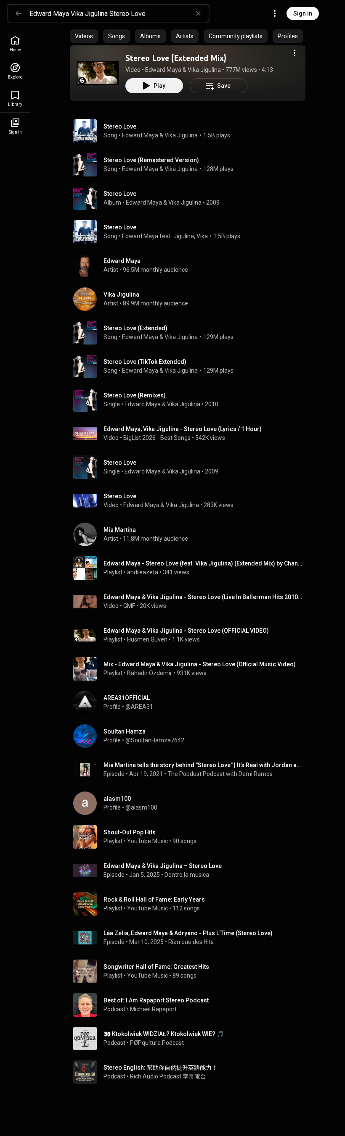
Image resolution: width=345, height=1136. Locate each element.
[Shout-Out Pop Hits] (191, 837)
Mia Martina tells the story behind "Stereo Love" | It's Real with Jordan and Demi (203, 765)
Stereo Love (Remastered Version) (151, 160)
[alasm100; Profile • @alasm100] (191, 803)
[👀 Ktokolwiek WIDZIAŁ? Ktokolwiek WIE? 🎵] (191, 1038)
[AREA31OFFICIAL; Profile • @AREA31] (191, 702)
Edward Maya (163, 69)
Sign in (302, 13)
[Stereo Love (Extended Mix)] (98, 73)
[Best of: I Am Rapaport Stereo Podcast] (191, 1005)
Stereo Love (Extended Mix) (175, 58)
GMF (129, 605)
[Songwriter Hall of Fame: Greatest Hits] (191, 971)
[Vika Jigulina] (191, 299)
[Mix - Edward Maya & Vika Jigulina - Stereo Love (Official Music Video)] (191, 669)
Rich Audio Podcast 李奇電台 (168, 1076)
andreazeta (142, 572)
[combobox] (119, 13)
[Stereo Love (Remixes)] (191, 400)
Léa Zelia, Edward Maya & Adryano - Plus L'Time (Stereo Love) (188, 933)
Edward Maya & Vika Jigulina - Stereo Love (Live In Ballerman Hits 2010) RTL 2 (203, 597)
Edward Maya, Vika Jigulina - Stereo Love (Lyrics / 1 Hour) (183, 429)
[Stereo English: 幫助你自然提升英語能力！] (191, 1072)
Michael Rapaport (153, 1009)
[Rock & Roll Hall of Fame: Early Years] (191, 904)
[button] (97, 73)
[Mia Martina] (191, 534)
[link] (15, 44)
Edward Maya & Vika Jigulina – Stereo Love (163, 866)
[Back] (18, 13)
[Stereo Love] (191, 198)
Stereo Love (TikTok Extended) (145, 361)
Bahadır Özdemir (149, 673)
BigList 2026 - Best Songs (157, 437)
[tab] (84, 36)
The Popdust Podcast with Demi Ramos (220, 773)
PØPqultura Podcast (157, 1042)
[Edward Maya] (191, 265)
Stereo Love (120, 126)
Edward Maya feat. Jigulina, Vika (165, 236)
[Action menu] (294, 52)
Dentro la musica (187, 874)
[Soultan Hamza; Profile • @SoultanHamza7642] (191, 736)
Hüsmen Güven (147, 639)
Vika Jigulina (204, 69)
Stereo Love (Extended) (135, 328)
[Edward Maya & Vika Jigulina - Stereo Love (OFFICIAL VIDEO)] (191, 635)
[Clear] (198, 13)
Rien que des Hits (191, 942)
